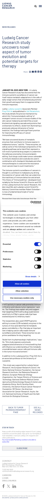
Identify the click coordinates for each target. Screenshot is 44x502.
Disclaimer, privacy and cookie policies (15, 497)
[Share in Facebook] (36, 71)
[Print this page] (30, 71)
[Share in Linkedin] (38, 71)
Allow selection (22, 291)
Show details (30, 276)
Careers (6, 475)
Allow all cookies (22, 284)
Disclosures (9, 480)
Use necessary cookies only (22, 298)
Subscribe (22, 448)
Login (5, 478)
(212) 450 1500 (8, 470)
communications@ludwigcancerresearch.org (18, 471)
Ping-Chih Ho (7, 111)
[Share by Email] (33, 71)
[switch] (37, 252)
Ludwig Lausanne (15, 109)
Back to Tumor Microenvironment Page (16, 409)
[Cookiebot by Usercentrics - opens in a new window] (31, 202)
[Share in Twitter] (41, 71)
